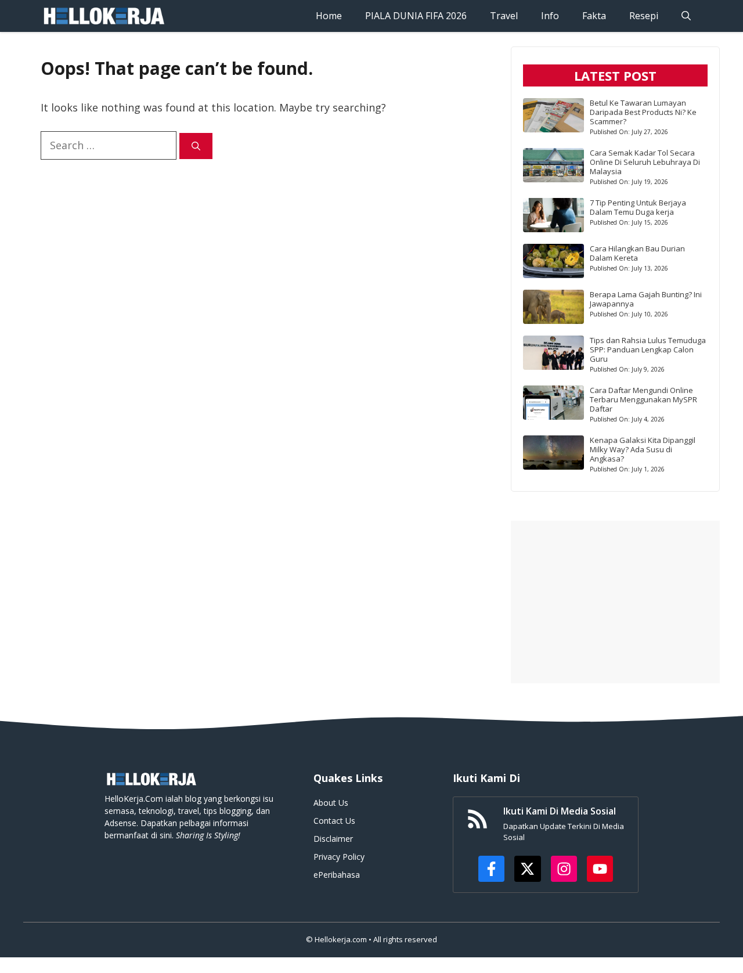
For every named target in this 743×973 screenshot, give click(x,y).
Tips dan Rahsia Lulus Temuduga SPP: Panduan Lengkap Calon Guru (648, 349)
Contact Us (334, 820)
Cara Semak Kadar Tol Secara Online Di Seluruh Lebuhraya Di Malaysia (645, 161)
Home (329, 15)
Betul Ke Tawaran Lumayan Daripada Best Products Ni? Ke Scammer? (643, 112)
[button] (686, 16)
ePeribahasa (336, 874)
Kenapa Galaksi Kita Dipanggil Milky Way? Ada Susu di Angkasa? (642, 449)
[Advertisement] (615, 602)
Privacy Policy (339, 856)
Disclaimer (333, 838)
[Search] (195, 146)
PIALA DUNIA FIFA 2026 (416, 15)
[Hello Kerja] (103, 16)
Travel (504, 15)
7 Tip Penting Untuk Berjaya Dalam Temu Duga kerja (638, 207)
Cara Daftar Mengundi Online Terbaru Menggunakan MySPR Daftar (643, 399)
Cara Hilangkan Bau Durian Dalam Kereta (637, 253)
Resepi (643, 15)
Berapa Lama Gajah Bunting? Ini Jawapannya (646, 299)
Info (550, 15)
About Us (330, 802)
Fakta (594, 15)
